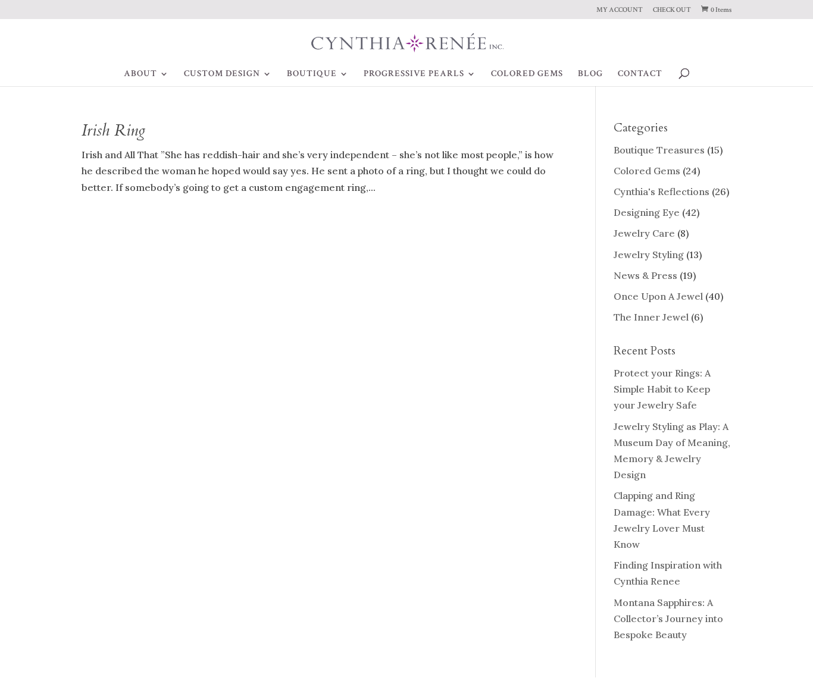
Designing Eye (647, 212)
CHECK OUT (672, 10)
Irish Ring (113, 131)
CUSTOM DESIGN (222, 74)
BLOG (590, 74)
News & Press (645, 275)
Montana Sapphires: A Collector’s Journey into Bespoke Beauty (668, 619)
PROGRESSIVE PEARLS (414, 74)
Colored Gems (647, 171)
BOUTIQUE (312, 74)
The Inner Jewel (651, 317)
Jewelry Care (644, 233)
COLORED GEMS (527, 74)
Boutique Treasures (659, 150)
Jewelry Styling (649, 254)
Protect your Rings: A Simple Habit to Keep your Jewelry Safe (662, 389)
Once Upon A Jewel (658, 296)
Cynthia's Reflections (661, 191)
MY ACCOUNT (619, 10)
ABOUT (140, 74)
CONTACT (640, 74)
